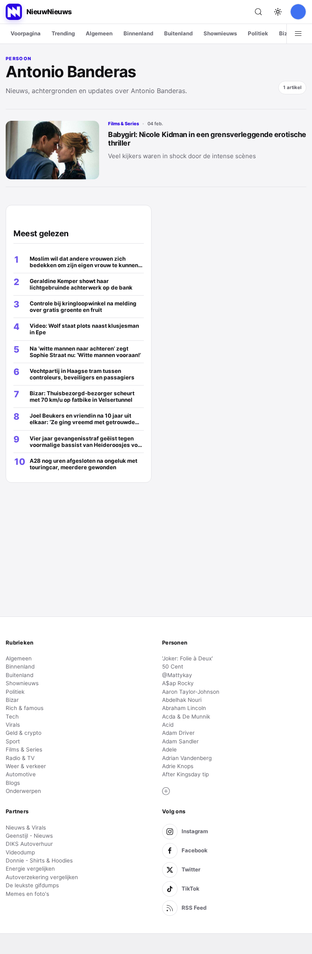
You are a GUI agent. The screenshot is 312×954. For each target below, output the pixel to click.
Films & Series (123, 123)
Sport (13, 741)
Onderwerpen (23, 791)
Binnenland (138, 33)
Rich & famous (24, 708)
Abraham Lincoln (184, 708)
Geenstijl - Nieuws (29, 835)
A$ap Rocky (178, 683)
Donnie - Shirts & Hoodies (39, 860)
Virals (13, 724)
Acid (167, 724)
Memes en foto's (27, 894)
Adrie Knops (177, 766)
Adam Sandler (180, 741)
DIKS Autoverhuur (29, 844)
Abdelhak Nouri (182, 700)
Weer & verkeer (26, 766)
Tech (12, 716)
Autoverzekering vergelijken (42, 877)
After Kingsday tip (185, 774)
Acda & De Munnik (186, 716)
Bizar (286, 33)
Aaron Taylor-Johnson (190, 691)
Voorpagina (26, 33)
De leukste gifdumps (32, 885)
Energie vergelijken (30, 868)
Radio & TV (20, 758)
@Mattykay (177, 675)
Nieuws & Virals (26, 827)
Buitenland (178, 33)
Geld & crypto (23, 733)
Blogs (13, 783)
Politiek (258, 33)
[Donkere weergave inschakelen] (278, 12)
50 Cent (172, 666)
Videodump (20, 852)
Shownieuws (220, 33)
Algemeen (99, 33)
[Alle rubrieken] (298, 34)
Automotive (21, 774)
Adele (169, 749)
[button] (166, 791)
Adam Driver (178, 733)
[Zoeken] (258, 12)
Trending (63, 33)
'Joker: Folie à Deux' (187, 658)
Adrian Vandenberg (187, 758)
